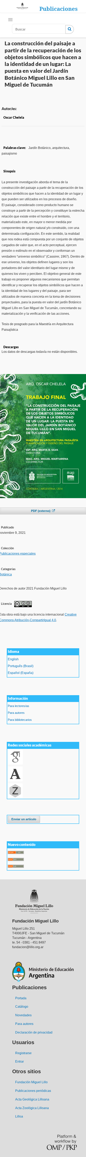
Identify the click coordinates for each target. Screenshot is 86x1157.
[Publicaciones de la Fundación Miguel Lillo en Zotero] (15, 790)
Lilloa (19, 1116)
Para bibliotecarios (20, 719)
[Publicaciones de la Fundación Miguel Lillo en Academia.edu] (15, 773)
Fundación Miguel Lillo (31, 1082)
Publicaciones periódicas (33, 1090)
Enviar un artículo (23, 819)
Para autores (16, 712)
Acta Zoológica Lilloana (32, 1108)
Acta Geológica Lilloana (32, 1099)
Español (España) (20, 673)
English (13, 659)
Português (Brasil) (20, 666)
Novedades (23, 1015)
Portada (20, 998)
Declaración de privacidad (33, 1032)
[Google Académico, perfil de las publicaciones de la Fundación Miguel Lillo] (15, 757)
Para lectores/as (18, 706)
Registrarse (23, 1053)
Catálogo (21, 1006)
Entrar (19, 1061)
